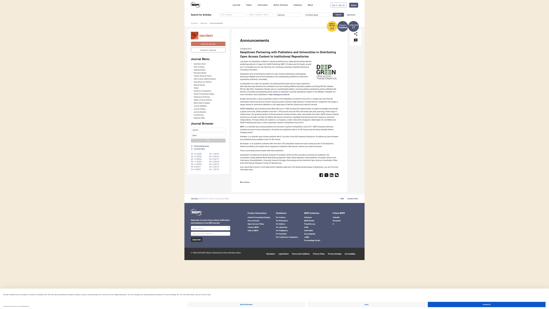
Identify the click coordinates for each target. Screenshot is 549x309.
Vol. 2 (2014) (214, 166)
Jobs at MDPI (253, 230)
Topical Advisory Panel (202, 76)
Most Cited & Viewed (202, 103)
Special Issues (199, 85)
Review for (208, 50)
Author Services (280, 4)
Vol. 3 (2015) (214, 164)
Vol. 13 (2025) (196, 156)
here (251, 169)
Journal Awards (200, 112)
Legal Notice (284, 253)
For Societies (281, 233)
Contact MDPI (253, 227)
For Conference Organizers (287, 237)
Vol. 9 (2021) (196, 166)
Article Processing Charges (259, 217)
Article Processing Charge (204, 94)
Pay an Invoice (253, 220)
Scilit (306, 227)
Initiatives (298, 4)
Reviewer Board (200, 73)
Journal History (199, 109)
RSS (342, 198)
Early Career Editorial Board (205, 79)
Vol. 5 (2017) (214, 159)
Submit (354, 5)
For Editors (280, 224)
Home (200, 64)
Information (262, 4)
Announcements (216, 23)
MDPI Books (309, 220)
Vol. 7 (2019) (214, 153)
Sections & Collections (202, 91)
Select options (198, 228)
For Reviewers (282, 220)
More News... (245, 182)
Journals (236, 4)
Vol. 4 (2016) (214, 161)
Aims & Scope (199, 67)
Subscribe (196, 239)
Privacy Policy (319, 253)
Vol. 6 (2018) (214, 156)
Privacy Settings (334, 253)
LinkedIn (336, 217)
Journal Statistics (200, 106)
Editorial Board (199, 70)
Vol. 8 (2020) (196, 169)
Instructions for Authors (202, 82)
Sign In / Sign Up (338, 5)
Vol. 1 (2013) (214, 169)
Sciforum (308, 217)
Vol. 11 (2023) (196, 161)
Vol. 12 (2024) (196, 159)
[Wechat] (337, 176)
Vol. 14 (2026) (196, 153)
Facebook (337, 220)
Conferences (199, 115)
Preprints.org (309, 224)
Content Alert (352, 198)
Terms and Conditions (301, 253)
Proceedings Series (312, 240)
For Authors (281, 217)
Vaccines (203, 23)
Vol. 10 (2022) (196, 164)
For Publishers (282, 230)
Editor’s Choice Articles (203, 100)
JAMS (306, 237)
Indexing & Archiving (202, 97)
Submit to (208, 44)
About (310, 4)
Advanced (351, 14)
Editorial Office (199, 118)
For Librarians (281, 227)
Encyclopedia (309, 233)
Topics (249, 4)
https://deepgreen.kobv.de (279, 94)
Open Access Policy (256, 224)
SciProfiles (308, 230)
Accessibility (350, 253)
